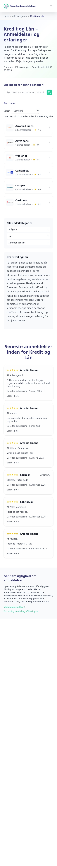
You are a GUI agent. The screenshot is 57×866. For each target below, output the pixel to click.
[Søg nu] (49, 92)
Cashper (25, 474)
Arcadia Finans (29, 370)
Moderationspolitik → (14, 607)
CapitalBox (26, 502)
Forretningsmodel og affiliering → (21, 611)
